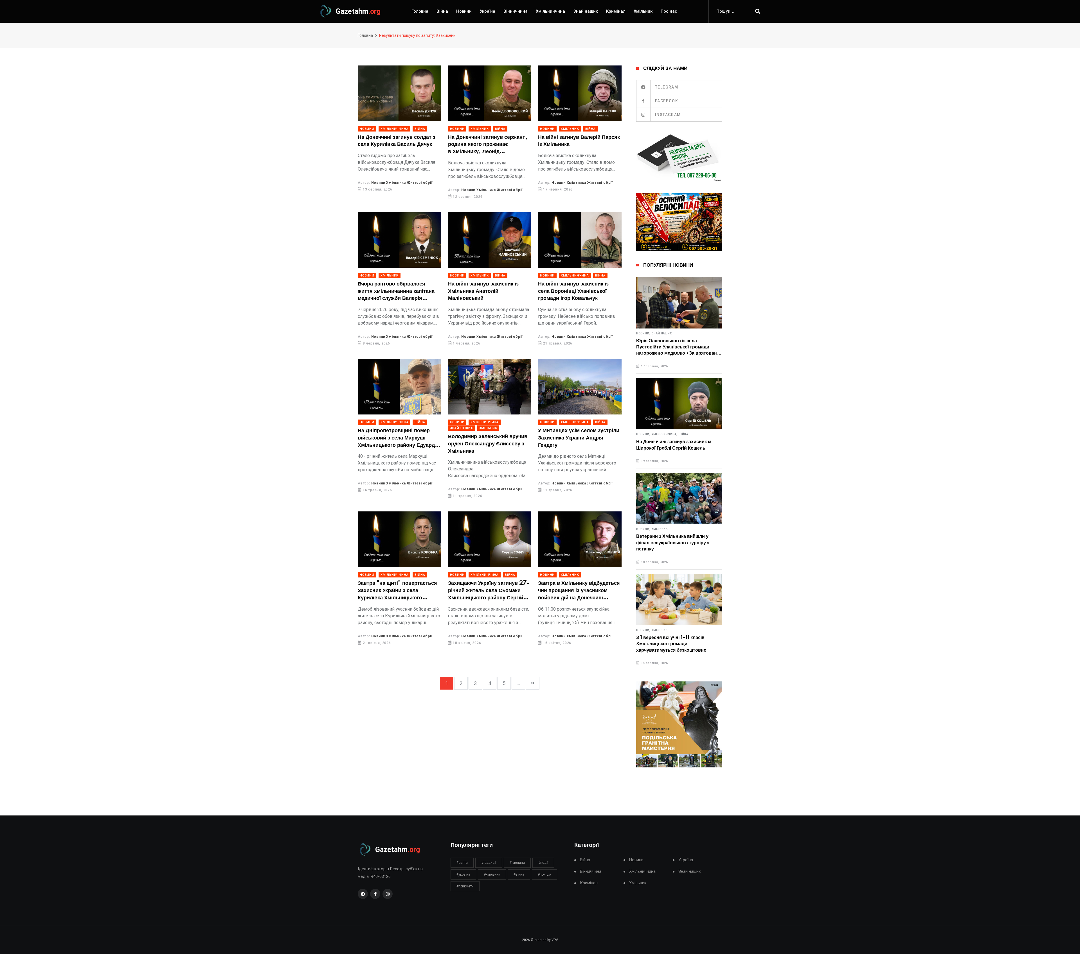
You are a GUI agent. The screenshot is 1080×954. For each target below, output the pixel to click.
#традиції (488, 863)
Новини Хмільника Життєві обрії (402, 183)
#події (543, 863)
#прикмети (465, 886)
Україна (487, 11)
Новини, (643, 333)
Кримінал (616, 11)
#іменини (517, 863)
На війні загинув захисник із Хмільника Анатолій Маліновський (483, 291)
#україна (463, 874)
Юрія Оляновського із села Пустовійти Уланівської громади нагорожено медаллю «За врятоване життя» (677, 347)
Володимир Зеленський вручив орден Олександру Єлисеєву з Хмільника (487, 444)
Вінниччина (515, 11)
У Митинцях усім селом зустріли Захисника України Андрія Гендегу (578, 438)
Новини (464, 11)
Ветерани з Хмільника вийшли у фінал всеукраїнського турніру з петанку (672, 543)
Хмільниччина (550, 11)
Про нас (669, 11)
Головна (419, 11)
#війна (519, 874)
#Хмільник (492, 874)
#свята (462, 863)
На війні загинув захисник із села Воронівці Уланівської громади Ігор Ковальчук (573, 291)
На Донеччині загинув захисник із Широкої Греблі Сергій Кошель (673, 444)
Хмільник (643, 11)
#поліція (544, 874)
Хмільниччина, (665, 434)
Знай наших (585, 11)
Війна (442, 11)
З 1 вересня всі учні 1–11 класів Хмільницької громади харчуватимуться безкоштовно (671, 644)
